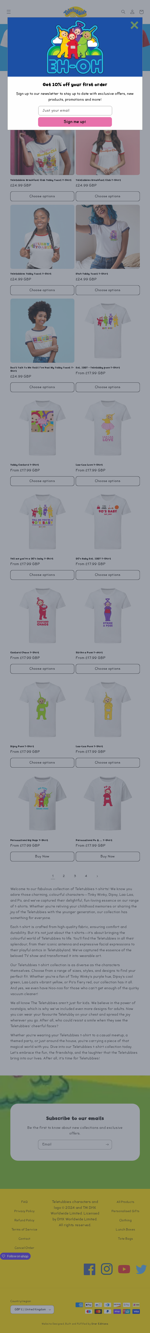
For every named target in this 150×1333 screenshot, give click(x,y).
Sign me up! (75, 122)
